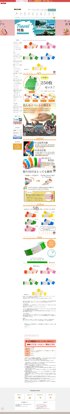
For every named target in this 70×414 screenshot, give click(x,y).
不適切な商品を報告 (27, 338)
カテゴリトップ (25, 40)
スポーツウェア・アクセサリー (42, 40)
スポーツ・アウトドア (29, 40)
